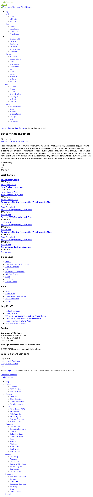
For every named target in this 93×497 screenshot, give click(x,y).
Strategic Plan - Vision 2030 (17, 264)
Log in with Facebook (10, 361)
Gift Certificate (11, 274)
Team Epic (13, 116)
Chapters (8, 54)
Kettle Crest (6, 214)
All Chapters (13, 56)
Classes (7, 24)
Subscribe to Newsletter (15, 296)
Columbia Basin (14, 64)
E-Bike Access (14, 51)
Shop (11, 119)
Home (3, 128)
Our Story (13, 86)
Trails (6, 36)
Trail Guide (13, 41)
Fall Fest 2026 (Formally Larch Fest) (16, 209)
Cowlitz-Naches (14, 66)
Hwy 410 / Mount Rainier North (14, 141)
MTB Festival (13, 19)
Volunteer (13, 111)
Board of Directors (15, 94)
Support (7, 104)
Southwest (13, 79)
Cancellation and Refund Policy (18, 321)
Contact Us (13, 99)
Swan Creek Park (8, 207)
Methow (12, 74)
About (7, 84)
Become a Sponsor (15, 114)
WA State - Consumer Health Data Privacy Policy (25, 316)
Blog (6, 11)
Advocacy (12, 89)
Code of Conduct (12, 311)
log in (9, 370)
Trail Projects (13, 46)
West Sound (13, 81)
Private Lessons (14, 34)
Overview (13, 26)
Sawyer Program (15, 49)
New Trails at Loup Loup (12, 187)
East (11, 69)
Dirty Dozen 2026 (15, 39)
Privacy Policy (11, 313)
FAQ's (7, 291)
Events (7, 14)
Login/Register (7, 2)
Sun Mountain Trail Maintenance (16, 247)
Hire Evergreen (14, 96)
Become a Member (16, 106)
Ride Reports (14, 44)
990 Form (9, 279)
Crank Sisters (13, 101)
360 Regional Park (8, 184)
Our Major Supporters (14, 271)
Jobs (7, 269)
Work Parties (13, 21)
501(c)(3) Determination (15, 323)
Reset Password (12, 298)
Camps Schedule (15, 31)
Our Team (13, 91)
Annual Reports (12, 266)
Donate (4, 4)
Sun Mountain (7, 252)
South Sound (14, 76)
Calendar (12, 16)
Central (12, 61)
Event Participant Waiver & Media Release (23, 318)
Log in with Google (9, 363)
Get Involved (14, 121)
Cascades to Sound (15, 59)
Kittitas (12, 71)
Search (8, 301)
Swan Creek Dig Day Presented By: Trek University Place (26, 202)
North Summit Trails (9, 192)
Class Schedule (14, 29)
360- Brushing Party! (10, 179)
